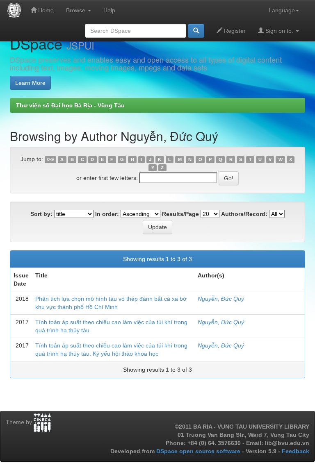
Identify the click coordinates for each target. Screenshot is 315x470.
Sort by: (41, 214)
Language (282, 10)
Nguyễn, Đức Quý (221, 298)
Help (109, 10)
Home (45, 10)
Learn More (30, 82)
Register (234, 30)
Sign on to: (279, 30)
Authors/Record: (244, 214)
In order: (107, 214)
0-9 (50, 159)
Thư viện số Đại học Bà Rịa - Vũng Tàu (70, 105)
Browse (76, 10)
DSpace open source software (199, 451)
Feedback (295, 451)
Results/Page (180, 214)
